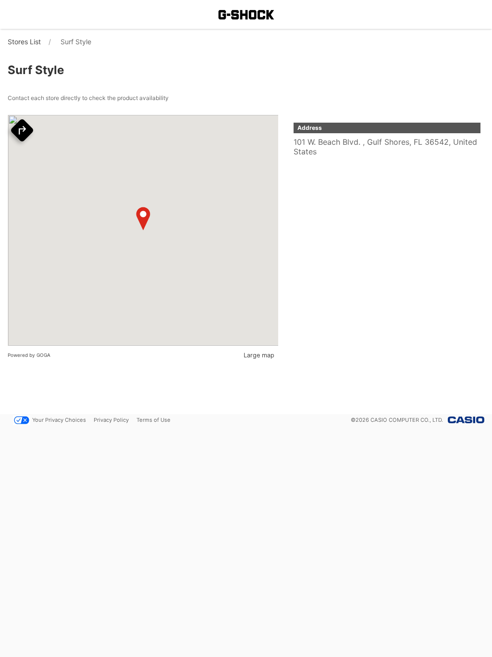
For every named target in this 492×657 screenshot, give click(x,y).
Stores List (24, 42)
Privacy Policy (111, 420)
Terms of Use (153, 420)
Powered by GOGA (29, 355)
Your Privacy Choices (59, 420)
